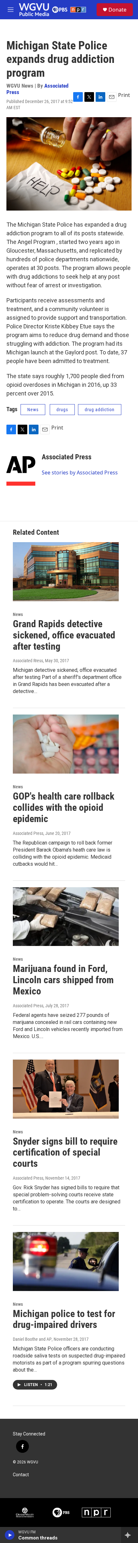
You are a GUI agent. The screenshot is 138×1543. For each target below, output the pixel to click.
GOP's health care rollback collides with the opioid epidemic (63, 807)
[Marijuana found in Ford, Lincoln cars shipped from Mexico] (66, 916)
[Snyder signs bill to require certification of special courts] (66, 1089)
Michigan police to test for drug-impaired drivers (64, 1319)
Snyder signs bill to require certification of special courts (65, 1152)
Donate (117, 10)
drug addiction (100, 409)
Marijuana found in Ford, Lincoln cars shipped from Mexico (63, 980)
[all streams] (129, 1535)
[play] (10, 1535)
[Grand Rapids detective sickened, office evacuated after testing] (66, 571)
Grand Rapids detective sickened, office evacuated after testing (64, 635)
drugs (62, 409)
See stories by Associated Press (80, 472)
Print (124, 95)
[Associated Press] (20, 466)
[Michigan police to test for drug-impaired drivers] (66, 1261)
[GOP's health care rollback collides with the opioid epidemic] (66, 744)
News (33, 409)
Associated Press (66, 457)
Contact (21, 1474)
